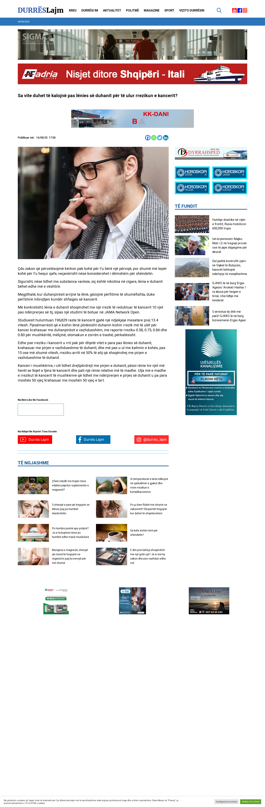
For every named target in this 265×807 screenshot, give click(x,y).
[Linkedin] (165, 137)
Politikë (132, 10)
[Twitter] (159, 137)
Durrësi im (89, 10)
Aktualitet (112, 10)
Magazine (151, 10)
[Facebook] (147, 137)
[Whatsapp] (153, 137)
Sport (169, 10)
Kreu (73, 10)
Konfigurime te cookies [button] (226, 802)
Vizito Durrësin (191, 10)
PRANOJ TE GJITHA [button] (250, 802)
